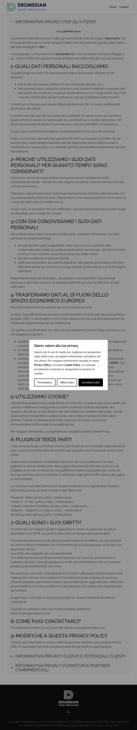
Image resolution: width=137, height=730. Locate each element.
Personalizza (44, 382)
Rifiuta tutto (67, 382)
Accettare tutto (91, 382)
